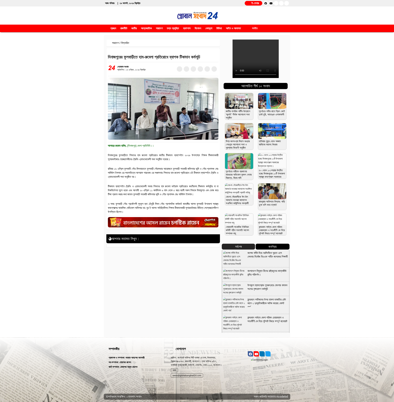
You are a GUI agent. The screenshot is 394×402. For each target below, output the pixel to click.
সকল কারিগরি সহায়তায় (265, 396)
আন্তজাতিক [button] (146, 28)
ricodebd (282, 396)
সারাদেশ (115, 42)
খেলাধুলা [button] (208, 28)
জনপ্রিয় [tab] (273, 246)
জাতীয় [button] (134, 28)
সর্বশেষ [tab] (238, 246)
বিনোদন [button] (198, 28)
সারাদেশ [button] (159, 28)
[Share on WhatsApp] (200, 69)
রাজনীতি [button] (123, 28)
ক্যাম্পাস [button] (187, 28)
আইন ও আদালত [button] (233, 28)
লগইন (254, 28)
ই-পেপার (255, 3)
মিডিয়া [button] (219, 28)
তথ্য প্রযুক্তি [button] (173, 28)
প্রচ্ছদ (113, 28)
